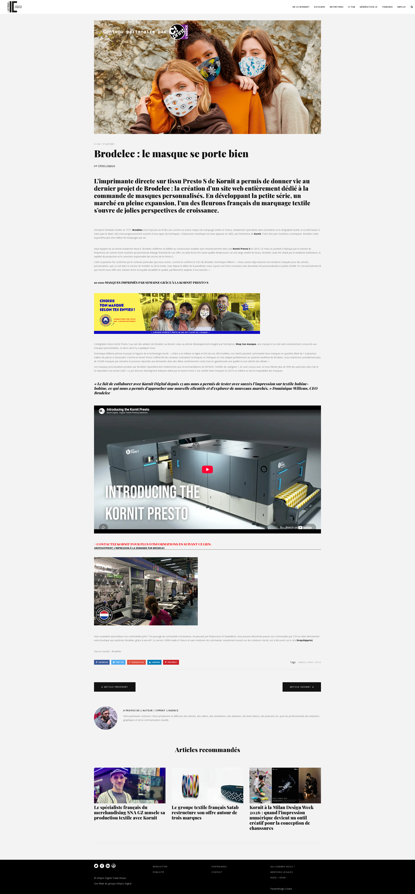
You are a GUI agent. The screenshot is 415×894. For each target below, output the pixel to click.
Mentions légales (281, 872)
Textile (318, 662)
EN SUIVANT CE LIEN (195, 544)
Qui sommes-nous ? (282, 866)
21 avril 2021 (108, 144)
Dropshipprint (305, 640)
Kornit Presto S (241, 248)
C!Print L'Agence (106, 165)
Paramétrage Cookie (281, 888)
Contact (217, 872)
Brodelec (137, 229)
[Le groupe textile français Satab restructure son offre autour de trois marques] (207, 786)
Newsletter (160, 866)
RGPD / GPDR (278, 877)
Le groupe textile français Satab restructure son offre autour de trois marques (205, 812)
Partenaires (219, 866)
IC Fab (97, 144)
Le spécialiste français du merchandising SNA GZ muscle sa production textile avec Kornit (129, 812)
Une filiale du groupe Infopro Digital (112, 883)
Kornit (257, 233)
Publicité (158, 872)
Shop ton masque (246, 344)
